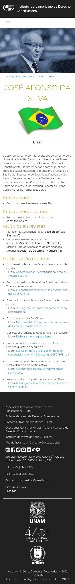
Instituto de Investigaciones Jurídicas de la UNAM (37, 579)
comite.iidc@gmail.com (34, 480)
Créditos (10, 491)
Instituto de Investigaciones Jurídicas (29, 437)
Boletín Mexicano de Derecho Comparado (32, 416)
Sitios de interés (15, 487)
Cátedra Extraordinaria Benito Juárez (28, 422)
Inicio (9, 76)
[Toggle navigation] (8, 22)
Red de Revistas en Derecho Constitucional (32, 442)
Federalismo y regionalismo (34, 336)
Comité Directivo (22, 76)
